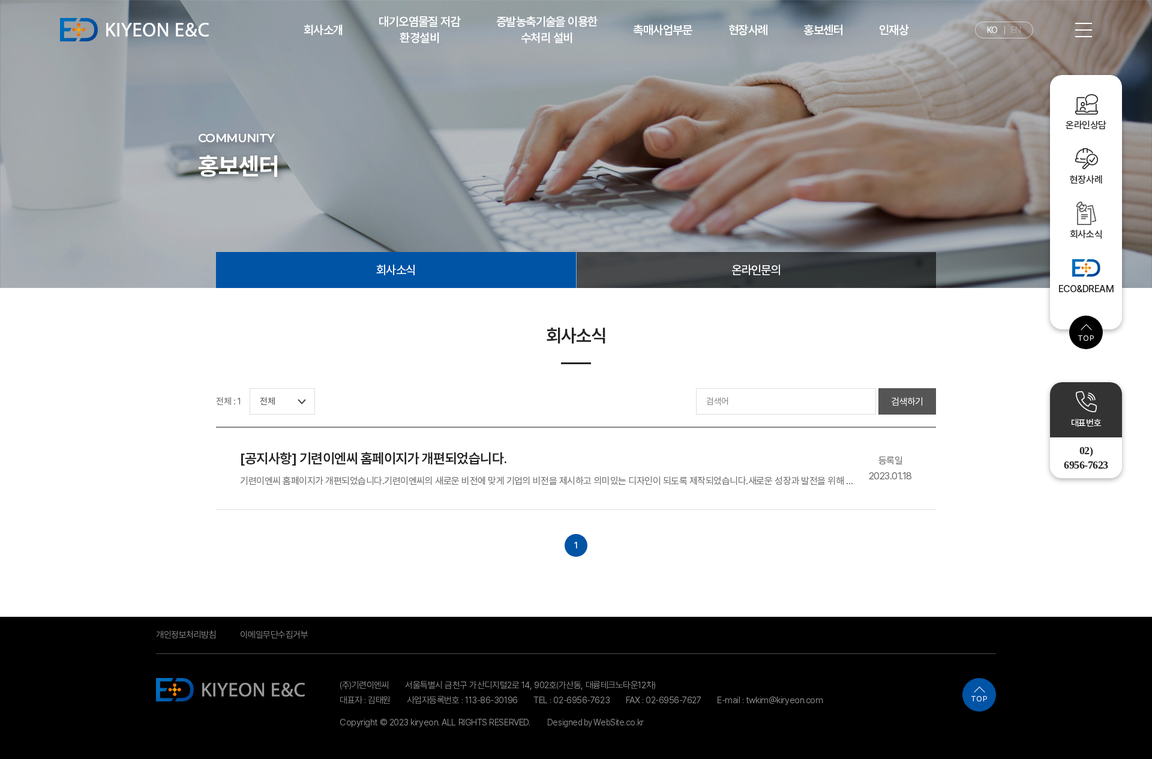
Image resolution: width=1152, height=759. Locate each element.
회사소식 (396, 270)
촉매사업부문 (662, 30)
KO (992, 30)
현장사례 (748, 30)
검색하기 (907, 401)
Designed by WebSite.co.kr (595, 722)
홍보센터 (823, 30)
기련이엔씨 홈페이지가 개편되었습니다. (373, 458)
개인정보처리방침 (186, 634)
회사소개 (323, 30)
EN (1016, 30)
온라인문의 (756, 270)
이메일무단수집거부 (274, 634)
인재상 (893, 30)
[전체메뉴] (1083, 29)
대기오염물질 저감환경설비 (419, 29)
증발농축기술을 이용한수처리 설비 (546, 29)
